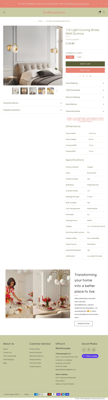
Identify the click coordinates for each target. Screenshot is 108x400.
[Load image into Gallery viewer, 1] (15, 91)
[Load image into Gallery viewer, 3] (32, 91)
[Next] (101, 3)
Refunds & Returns (36, 356)
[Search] (104, 12)
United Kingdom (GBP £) (12, 394)
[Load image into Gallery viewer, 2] (24, 91)
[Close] (106, 3)
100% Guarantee (9, 356)
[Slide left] (9, 91)
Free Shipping (8, 359)
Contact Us (7, 352)
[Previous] (6, 3)
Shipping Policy (35, 359)
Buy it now (85, 70)
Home (40, 21)
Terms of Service (35, 352)
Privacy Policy (34, 349)
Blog (5, 363)
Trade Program (35, 366)
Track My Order (35, 363)
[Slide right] (56, 91)
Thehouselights (72, 39)
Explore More (83, 324)
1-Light (70, 57)
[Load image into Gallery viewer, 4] (41, 91)
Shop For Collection (81, 4)
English (26, 394)
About (5, 349)
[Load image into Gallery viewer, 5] (50, 91)
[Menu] (4, 12)
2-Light (79, 57)
